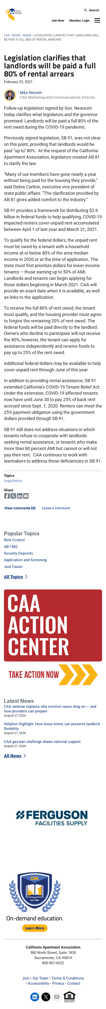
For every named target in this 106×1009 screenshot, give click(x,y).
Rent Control (14, 540)
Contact (73, 983)
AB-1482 (11, 546)
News (16, 35)
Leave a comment (56, 508)
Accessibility (38, 983)
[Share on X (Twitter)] (13, 496)
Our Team (40, 978)
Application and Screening (25, 560)
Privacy (58, 983)
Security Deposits (18, 553)
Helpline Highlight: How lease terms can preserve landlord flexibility (52, 726)
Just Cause (13, 566)
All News (12, 755)
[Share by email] (26, 496)
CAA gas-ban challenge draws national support (42, 741)
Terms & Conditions (68, 978)
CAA (7, 35)
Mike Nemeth (31, 92)
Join (25, 978)
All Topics (13, 576)
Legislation (13, 481)
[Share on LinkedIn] (20, 496)
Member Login (79, 20)
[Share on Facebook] (7, 496)
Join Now (57, 20)
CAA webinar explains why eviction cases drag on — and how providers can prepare (50, 708)
